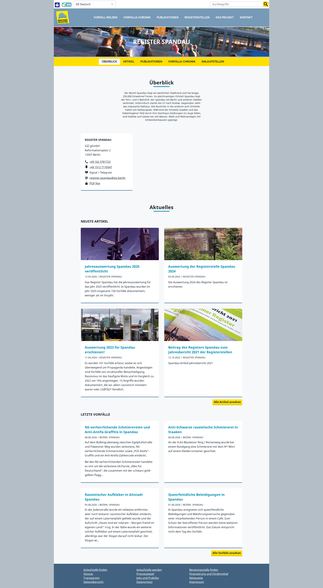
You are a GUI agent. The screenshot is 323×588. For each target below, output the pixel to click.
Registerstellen (197, 17)
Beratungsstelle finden (203, 570)
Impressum (196, 582)
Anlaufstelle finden (95, 570)
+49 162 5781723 (100, 162)
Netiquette (196, 578)
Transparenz (91, 578)
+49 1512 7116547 (100, 167)
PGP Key (94, 183)
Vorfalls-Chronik (137, 17)
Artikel (128, 61)
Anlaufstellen (213, 61)
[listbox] (95, 4)
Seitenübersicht (93, 582)
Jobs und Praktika (147, 578)
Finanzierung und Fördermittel (208, 574)
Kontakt (246, 17)
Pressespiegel (145, 574)
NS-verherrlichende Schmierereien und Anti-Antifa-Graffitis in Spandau (117, 429)
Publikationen (167, 17)
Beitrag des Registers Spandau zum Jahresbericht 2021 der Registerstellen (200, 349)
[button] (265, 4)
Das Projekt (225, 17)
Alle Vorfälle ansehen (226, 553)
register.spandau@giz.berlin (107, 178)
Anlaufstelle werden (149, 570)
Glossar (88, 574)
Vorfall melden (105, 17)
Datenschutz (144, 582)
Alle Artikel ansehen (227, 402)
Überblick (109, 61)
